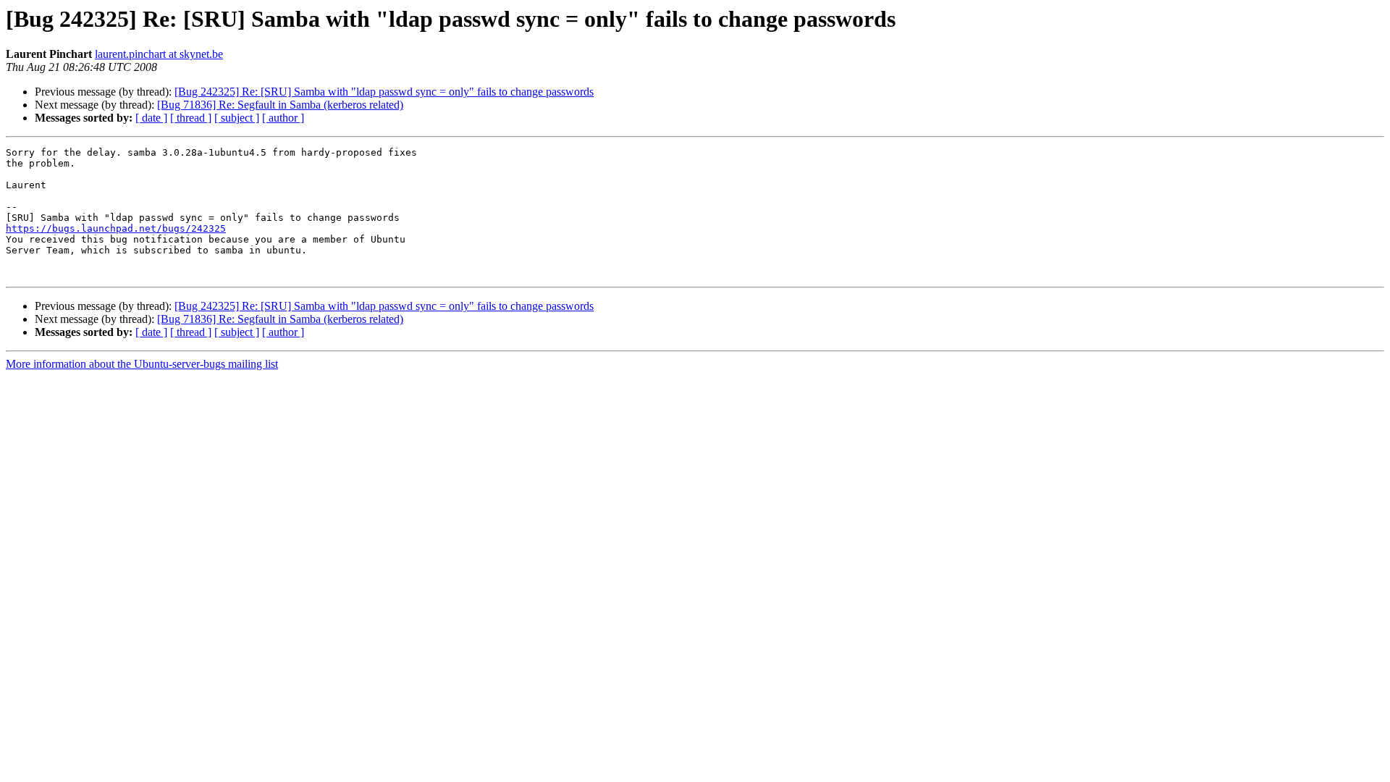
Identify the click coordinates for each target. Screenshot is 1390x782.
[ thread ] (190, 118)
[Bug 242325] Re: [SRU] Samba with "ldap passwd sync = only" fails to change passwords (384, 91)
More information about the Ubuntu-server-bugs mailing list (142, 364)
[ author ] (283, 118)
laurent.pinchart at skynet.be (159, 54)
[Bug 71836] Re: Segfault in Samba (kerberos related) (280, 104)
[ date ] (151, 118)
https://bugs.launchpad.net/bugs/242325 (116, 228)
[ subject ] (236, 118)
